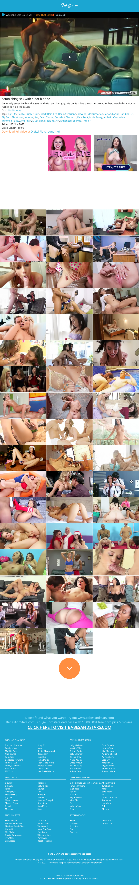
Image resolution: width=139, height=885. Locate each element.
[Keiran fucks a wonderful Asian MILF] (69, 641)
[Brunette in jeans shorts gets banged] (69, 327)
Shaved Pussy (11, 803)
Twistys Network (13, 765)
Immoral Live (11, 762)
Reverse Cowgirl (45, 800)
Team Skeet (43, 768)
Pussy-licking (11, 794)
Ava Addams (76, 768)
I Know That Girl (43, 14)
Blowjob (81, 113)
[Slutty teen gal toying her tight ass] (23, 432)
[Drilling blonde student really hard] (69, 484)
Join (59, 131)
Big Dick (6, 117)
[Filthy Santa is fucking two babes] (69, 536)
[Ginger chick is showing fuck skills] (116, 327)
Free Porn (42, 832)
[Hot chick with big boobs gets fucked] (23, 589)
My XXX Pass (11, 751)
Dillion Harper (76, 753)
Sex (36, 117)
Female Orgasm (77, 785)
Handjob (125, 113)
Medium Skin (51, 120)
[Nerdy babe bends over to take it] (116, 301)
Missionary (10, 809)
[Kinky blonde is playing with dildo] (69, 406)
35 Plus (77, 120)
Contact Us (107, 823)
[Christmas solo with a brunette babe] (23, 458)
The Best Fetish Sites (15, 826)
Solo (39, 809)
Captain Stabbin (109, 797)
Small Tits (42, 806)
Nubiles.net (10, 753)
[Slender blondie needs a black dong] (69, 562)
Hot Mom (106, 803)
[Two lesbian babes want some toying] (116, 406)
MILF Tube (10, 832)
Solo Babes (107, 791)
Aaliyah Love (108, 757)
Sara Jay (106, 759)
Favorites (74, 832)
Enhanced (66, 120)
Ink (103, 794)
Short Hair (17, 117)
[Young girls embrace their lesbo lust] (23, 249)
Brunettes (42, 803)
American (25, 120)
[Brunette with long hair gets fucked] (69, 589)
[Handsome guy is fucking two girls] (69, 510)
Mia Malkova (108, 751)
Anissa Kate (75, 771)
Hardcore (41, 782)
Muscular (37, 120)
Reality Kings (11, 748)
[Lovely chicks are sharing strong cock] (116, 458)
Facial (115, 113)
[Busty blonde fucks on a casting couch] (69, 222)
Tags (72, 829)
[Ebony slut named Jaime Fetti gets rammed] (116, 615)
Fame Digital (43, 759)
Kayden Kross (76, 797)
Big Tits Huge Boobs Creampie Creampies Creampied (95, 782)
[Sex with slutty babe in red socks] (23, 510)
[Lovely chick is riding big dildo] (69, 458)
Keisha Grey (75, 757)
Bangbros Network (14, 759)
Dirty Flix (41, 745)
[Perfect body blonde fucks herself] (116, 275)
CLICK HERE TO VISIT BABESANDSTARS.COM (69, 727)
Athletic (107, 117)
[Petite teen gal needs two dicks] (69, 432)
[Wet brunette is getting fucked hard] (116, 379)
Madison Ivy (15, 110)
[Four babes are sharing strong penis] (116, 510)
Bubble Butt (32, 113)
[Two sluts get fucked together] (23, 562)
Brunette (9, 785)
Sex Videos (10, 840)
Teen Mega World (45, 762)
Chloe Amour (76, 762)
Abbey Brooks (108, 782)
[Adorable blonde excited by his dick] (69, 275)
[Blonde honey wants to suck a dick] (116, 562)
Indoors (29, 117)
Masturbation (95, 113)
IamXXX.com (43, 823)
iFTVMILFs (9, 837)
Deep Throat (46, 117)
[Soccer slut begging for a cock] (69, 301)
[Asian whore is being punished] (116, 353)
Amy (72, 809)
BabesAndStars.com (20, 722)
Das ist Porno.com (13, 835)
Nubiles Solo (75, 806)
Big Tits (12, 113)
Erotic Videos (11, 820)
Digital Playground (42, 131)
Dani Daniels (108, 745)
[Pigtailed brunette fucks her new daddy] (23, 222)
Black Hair (46, 113)
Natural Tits (42, 785)
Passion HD (10, 768)
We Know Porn (44, 826)
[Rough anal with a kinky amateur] (23, 275)
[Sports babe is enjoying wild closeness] (23, 641)
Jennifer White (76, 748)
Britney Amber (76, 751)
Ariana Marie (76, 765)
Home (72, 820)
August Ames (108, 765)
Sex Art (73, 791)
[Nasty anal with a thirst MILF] (116, 249)
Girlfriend (70, 113)
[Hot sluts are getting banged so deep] (116, 536)
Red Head (58, 113)
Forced (73, 803)
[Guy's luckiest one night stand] (23, 484)
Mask (104, 788)
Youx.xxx (60, 14)
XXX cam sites (44, 835)
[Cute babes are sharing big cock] (23, 353)
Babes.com (42, 753)
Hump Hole (10, 829)
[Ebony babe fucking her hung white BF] (23, 301)
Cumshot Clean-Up (65, 117)
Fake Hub (41, 757)
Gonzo (21, 113)
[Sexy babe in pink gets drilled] (69, 615)
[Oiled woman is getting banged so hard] (23, 406)
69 (132, 113)
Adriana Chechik (109, 753)
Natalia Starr (108, 748)
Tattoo (107, 113)
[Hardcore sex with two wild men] (116, 589)
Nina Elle (74, 800)
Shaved (40, 797)
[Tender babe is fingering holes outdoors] (116, 432)
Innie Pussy (95, 117)
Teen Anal (106, 800)
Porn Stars (75, 826)
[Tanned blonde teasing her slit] (69, 379)
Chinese (106, 809)
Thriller (86, 120)
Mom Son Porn (44, 829)
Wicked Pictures (44, 765)
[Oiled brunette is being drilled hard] (116, 484)
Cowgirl (41, 788)
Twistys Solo (107, 785)
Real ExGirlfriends (45, 771)
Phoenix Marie (108, 771)
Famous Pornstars (13, 823)
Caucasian (119, 117)
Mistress (74, 794)
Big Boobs (74, 788)
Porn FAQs (42, 837)
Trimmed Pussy (10, 120)
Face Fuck (82, 117)
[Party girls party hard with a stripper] (23, 379)
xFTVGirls (41, 820)
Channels (74, 823)
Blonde (8, 806)
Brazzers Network (13, 745)
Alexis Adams (76, 759)
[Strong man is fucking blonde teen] (23, 536)
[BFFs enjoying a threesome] (69, 353)
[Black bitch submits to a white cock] (69, 249)
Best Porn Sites (44, 840)
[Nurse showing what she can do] (116, 222)
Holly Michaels (76, 745)
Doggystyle (10, 791)
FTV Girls (9, 771)
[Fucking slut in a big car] (23, 615)
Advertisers (107, 820)
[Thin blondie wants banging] (23, 327)
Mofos (40, 748)
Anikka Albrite (108, 768)
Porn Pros (9, 757)
